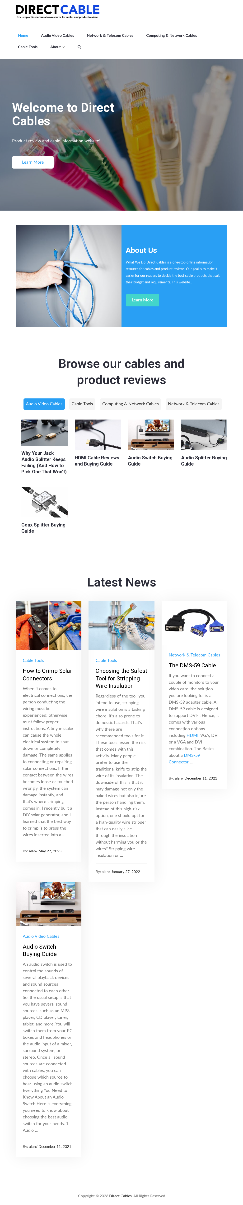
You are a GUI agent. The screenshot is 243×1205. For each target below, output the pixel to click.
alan (32, 851)
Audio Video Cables (57, 35)
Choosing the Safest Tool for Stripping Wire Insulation (121, 678)
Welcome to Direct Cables (63, 114)
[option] (121, 135)
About (55, 47)
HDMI (192, 736)
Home (23, 35)
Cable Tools (27, 47)
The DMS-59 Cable (192, 665)
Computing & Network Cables (171, 35)
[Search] (79, 47)
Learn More (33, 162)
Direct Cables (120, 1196)
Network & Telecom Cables (110, 35)
